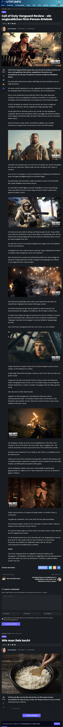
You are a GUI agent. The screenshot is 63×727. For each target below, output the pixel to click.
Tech (4, 12)
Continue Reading (31, 715)
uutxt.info (12, 1)
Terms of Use (36, 723)
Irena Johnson (12, 28)
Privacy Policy (26, 723)
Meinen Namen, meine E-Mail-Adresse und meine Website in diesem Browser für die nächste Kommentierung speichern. (28, 618)
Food (4, 636)
